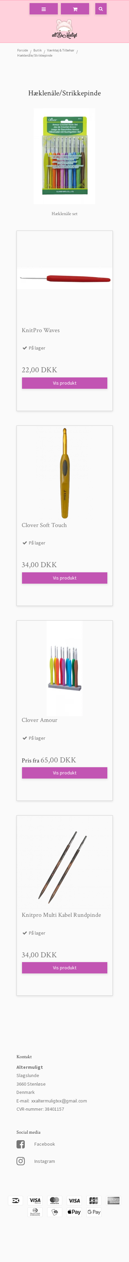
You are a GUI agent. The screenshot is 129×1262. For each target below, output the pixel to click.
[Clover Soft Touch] (64, 473)
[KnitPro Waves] (64, 278)
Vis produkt (64, 383)
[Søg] (96, 9)
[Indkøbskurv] (75, 9)
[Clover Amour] (64, 668)
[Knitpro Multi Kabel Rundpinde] (64, 863)
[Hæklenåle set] (65, 156)
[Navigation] (43, 9)
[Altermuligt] (64, 30)
